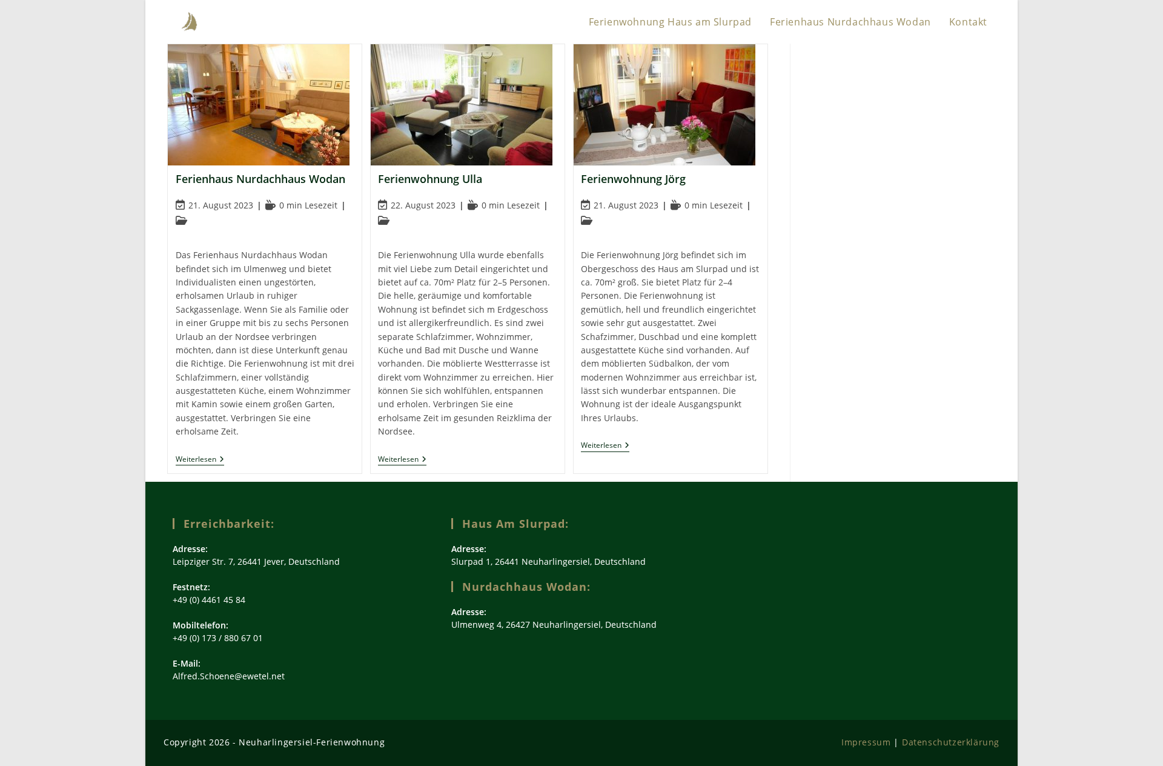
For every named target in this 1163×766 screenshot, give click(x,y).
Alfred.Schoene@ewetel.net (229, 676)
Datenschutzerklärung (950, 742)
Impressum (865, 742)
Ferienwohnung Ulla (430, 179)
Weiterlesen (200, 460)
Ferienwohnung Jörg (633, 179)
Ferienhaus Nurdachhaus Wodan (260, 179)
